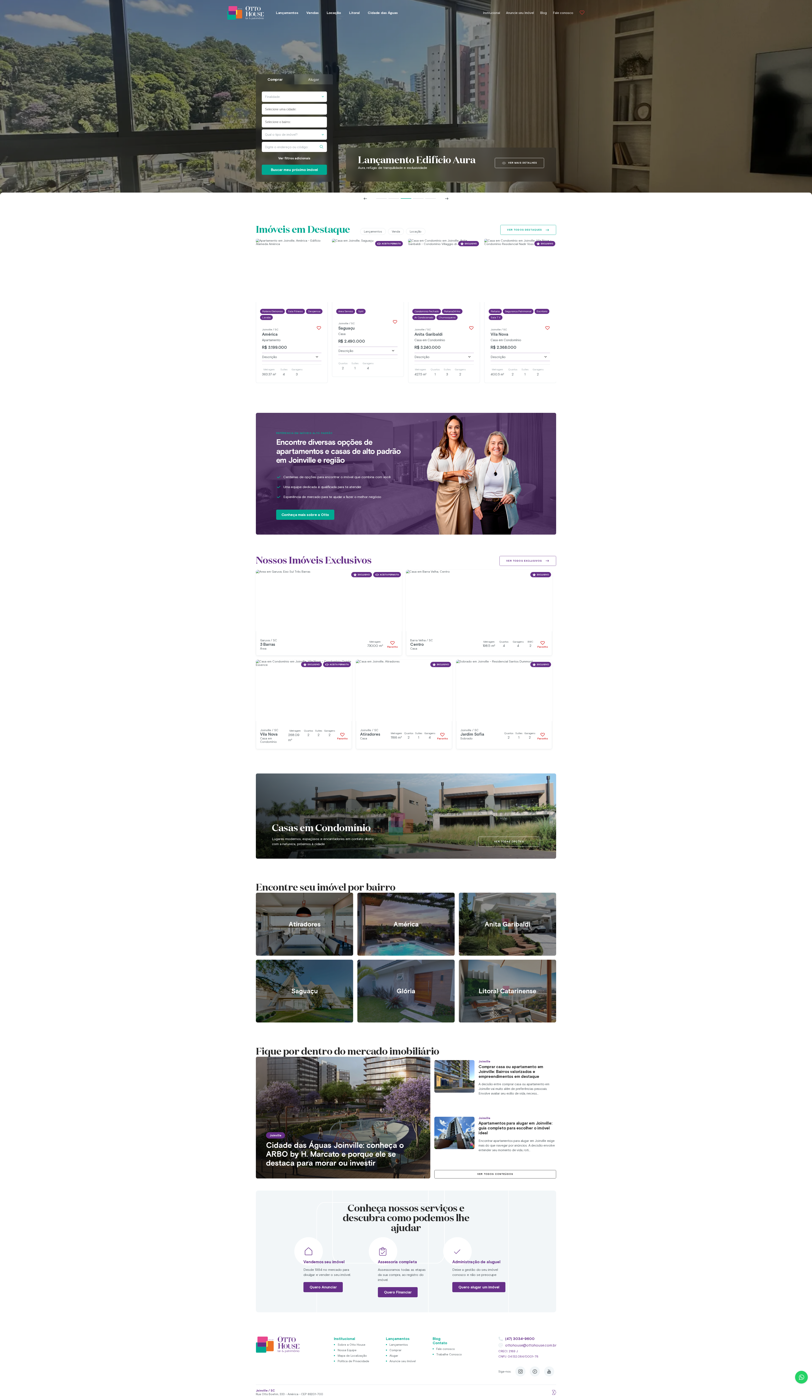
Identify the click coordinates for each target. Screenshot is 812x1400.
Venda (396, 231)
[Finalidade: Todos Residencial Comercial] (294, 97)
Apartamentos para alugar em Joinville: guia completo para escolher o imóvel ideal (515, 1128)
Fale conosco (563, 13)
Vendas (312, 13)
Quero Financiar (397, 1292)
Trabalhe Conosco (449, 1354)
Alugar (394, 1355)
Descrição (269, 357)
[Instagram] (520, 1371)
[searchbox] (285, 109)
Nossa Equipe (347, 1350)
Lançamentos (287, 13)
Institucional (491, 13)
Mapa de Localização (352, 1355)
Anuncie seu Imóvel (520, 13)
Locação (334, 13)
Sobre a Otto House (351, 1344)
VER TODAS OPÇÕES (509, 841)
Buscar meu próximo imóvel (294, 170)
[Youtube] (549, 1371)
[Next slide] (447, 199)
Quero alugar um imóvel (478, 1287)
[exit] (553, 1392)
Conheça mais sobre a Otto (305, 515)
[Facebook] (535, 1371)
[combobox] (294, 109)
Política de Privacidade (353, 1361)
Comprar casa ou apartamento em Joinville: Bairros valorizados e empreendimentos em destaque (511, 1071)
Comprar (396, 1350)
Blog (543, 13)
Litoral (354, 13)
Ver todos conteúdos (495, 1174)
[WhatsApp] (801, 1377)
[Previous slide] (365, 199)
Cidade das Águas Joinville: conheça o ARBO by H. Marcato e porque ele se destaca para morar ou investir (335, 1154)
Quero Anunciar (323, 1287)
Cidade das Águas (383, 13)
